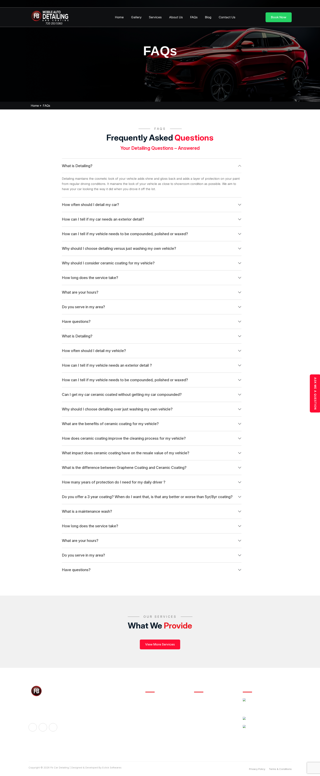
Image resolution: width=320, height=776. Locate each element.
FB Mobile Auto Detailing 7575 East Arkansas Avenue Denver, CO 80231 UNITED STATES (268, 706)
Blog (208, 17)
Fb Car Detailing (59, 767)
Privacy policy (257, 768)
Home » (36, 105)
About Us (176, 17)
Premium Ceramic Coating (211, 717)
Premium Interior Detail (209, 700)
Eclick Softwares (111, 767)
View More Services (160, 644)
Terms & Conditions (280, 768)
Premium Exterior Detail (209, 709)
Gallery (136, 17)
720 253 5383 (53, 23)
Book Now (278, 17)
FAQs (194, 17)
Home (119, 17)
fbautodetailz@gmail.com (265, 727)
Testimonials (153, 733)
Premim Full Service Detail (211, 725)
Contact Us (227, 17)
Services (155, 17)
